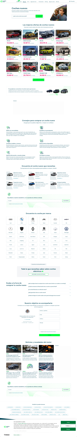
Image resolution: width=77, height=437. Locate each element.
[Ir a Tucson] (13, 53)
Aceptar (68, 422)
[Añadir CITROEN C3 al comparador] (69, 63)
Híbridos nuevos (39, 172)
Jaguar (33, 244)
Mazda (44, 248)
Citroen (32, 223)
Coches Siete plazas (45, 409)
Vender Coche (65, 414)
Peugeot (21, 232)
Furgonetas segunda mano (16, 412)
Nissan (21, 252)
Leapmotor (66, 244)
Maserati (33, 248)
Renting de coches (53, 414)
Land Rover (55, 244)
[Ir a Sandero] (30, 37)
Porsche (55, 252)
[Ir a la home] (3, 1)
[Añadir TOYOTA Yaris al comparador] (36, 63)
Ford (66, 240)
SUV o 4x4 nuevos (39, 182)
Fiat (55, 240)
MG (55, 248)
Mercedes (10, 232)
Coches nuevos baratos (26, 409)
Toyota (55, 232)
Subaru (33, 256)
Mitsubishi (11, 252)
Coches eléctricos (37, 407)
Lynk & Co (22, 248)
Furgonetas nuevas (17, 182)
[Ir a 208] (46, 69)
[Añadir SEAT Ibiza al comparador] (20, 63)
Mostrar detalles (17, 434)
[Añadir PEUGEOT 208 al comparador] (53, 63)
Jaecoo (21, 244)
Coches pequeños (36, 409)
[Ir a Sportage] (63, 37)
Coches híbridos (67, 407)
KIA (66, 223)
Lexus (10, 248)
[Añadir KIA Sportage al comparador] (69, 30)
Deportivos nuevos (61, 172)
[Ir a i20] (46, 53)
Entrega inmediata (61, 182)
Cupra (66, 236)
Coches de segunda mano (27, 407)
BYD (44, 236)
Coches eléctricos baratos (48, 407)
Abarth (10, 236)
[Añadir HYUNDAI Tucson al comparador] (20, 46)
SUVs (59, 414)
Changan (55, 236)
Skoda (66, 252)
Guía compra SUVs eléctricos (60, 412)
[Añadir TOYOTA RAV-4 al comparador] (69, 46)
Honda (10, 244)
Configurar (68, 425)
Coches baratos (10, 407)
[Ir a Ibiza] (13, 69)
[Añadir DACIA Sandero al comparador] (36, 30)
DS (32, 240)
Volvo (55, 256)
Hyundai (55, 223)
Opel (44, 252)
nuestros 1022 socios (22, 423)
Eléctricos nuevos (17, 172)
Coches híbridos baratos (15, 409)
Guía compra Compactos (28, 412)
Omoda (32, 252)
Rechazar (68, 429)
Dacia (44, 223)
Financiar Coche (54, 409)
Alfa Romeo (22, 236)
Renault (32, 232)
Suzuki (44, 256)
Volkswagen (66, 232)
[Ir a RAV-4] (63, 53)
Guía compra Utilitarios (25, 414)
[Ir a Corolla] (30, 53)
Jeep (44, 244)
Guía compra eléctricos (39, 412)
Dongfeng (22, 240)
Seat (44, 232)
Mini (66, 248)
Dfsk (10, 240)
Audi (10, 223)
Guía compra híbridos (48, 412)
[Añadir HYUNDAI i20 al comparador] (53, 46)
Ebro (44, 240)
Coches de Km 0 (18, 407)
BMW (22, 223)
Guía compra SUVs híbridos (14, 414)
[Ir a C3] (63, 69)
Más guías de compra (35, 414)
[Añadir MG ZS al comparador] (20, 30)
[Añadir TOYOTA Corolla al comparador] (36, 46)
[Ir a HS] (46, 37)
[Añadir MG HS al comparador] (53, 30)
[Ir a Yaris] (30, 69)
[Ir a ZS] (13, 37)
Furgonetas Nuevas (62, 409)
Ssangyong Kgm (22, 256)
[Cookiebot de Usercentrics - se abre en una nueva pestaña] (6, 435)
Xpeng (66, 256)
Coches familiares (58, 407)
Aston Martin (32, 236)
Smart (10, 256)
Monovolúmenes (44, 414)
